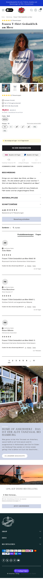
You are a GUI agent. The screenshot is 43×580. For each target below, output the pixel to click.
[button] (11, 20)
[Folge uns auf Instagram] (11, 560)
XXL (35, 127)
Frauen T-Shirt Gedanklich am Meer (23, 17)
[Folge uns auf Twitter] (7, 560)
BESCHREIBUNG (8, 173)
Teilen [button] (34, 266)
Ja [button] (25, 266)
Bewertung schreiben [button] (21, 219)
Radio (10, 10)
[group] (21, 210)
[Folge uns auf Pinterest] (14, 560)
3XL (5, 131)
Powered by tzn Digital (28, 573)
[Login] (35, 10)
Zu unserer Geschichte (15, 456)
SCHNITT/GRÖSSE (9, 204)
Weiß (5, 119)
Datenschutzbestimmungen (10, 500)
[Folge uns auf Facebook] (3, 560)
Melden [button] (29, 266)
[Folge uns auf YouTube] (18, 560)
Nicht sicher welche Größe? (34, 123)
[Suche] (31, 10)
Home (3, 17)
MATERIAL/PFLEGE (10, 198)
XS (5, 127)
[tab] (26, 234)
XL (29, 127)
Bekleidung (9, 17)
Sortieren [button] (5, 227)
